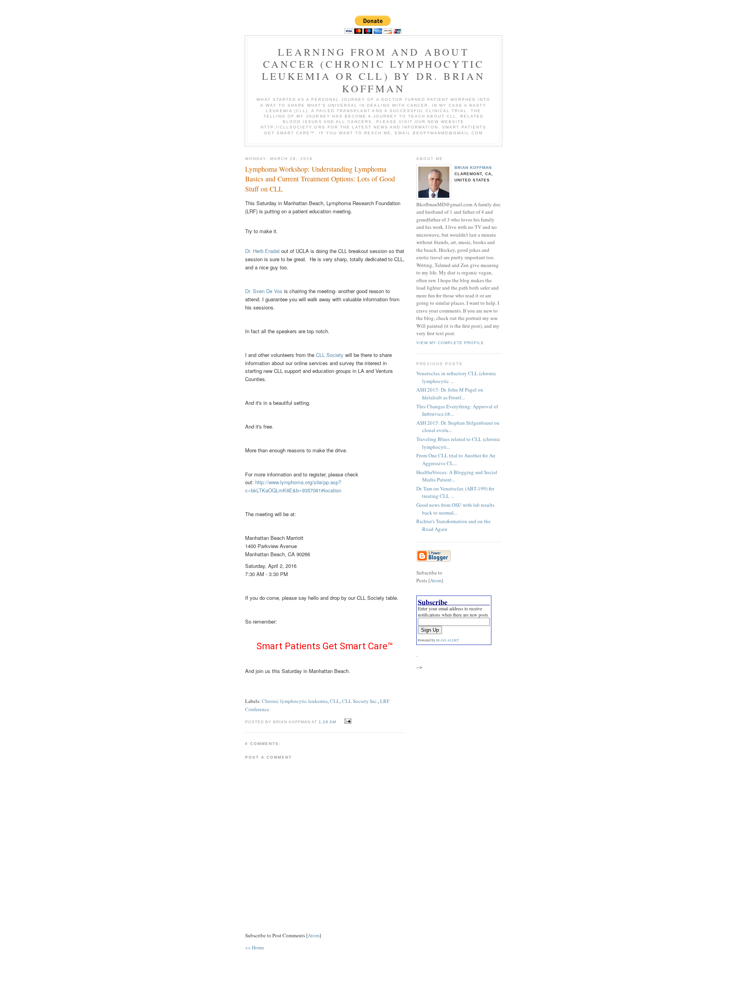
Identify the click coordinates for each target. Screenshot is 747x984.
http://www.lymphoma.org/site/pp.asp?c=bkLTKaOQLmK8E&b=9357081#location (293, 486)
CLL (335, 701)
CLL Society (330, 354)
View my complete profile (450, 343)
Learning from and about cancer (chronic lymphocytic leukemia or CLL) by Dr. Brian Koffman (374, 70)
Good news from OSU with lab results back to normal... (455, 508)
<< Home (254, 947)
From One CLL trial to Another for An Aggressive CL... (455, 459)
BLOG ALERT (447, 640)
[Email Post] (346, 721)
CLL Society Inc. (360, 701)
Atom (313, 935)
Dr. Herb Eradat (262, 251)
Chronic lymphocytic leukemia (295, 701)
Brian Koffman (473, 167)
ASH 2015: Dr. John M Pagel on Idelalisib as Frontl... (449, 393)
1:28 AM (328, 722)
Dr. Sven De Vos (263, 291)
